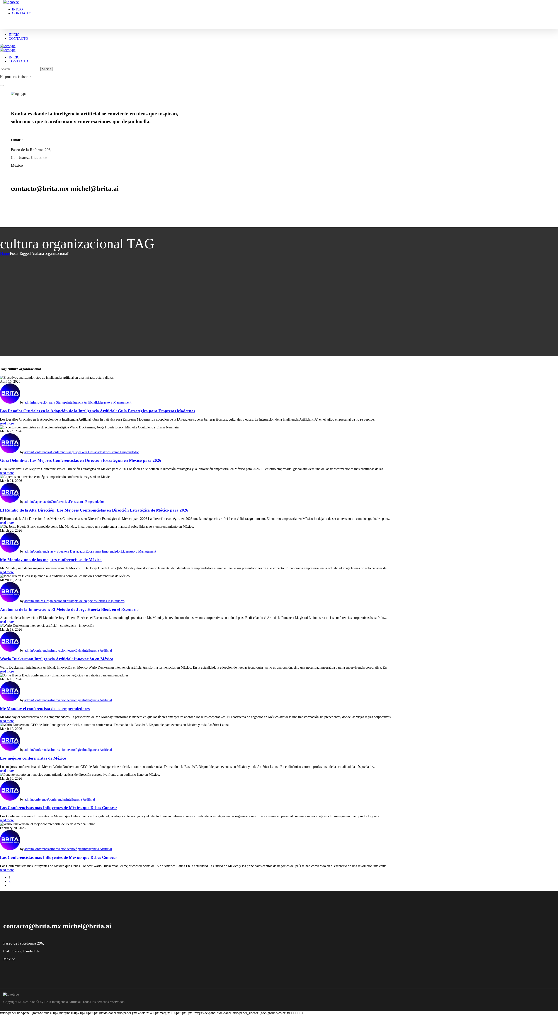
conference (40, 799)
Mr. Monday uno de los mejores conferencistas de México (51, 559)
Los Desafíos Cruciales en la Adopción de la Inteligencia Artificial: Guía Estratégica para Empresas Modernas (97, 411)
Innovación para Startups (50, 402)
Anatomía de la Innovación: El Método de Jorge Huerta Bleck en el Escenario (69, 609)
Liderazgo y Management (113, 402)
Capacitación (42, 501)
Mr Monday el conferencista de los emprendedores (45, 708)
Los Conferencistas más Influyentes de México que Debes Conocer (58, 807)
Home (5, 253)
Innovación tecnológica (67, 650)
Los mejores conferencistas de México (33, 758)
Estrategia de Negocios (81, 601)
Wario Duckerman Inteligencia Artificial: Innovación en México (56, 659)
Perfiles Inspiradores (110, 601)
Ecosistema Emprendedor (121, 452)
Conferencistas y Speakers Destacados (77, 452)
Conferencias (42, 452)
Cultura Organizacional (49, 601)
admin (28, 402)
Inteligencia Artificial (81, 402)
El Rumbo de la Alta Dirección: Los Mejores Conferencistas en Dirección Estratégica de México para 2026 (94, 510)
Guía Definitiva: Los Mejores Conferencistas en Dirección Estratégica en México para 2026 (80, 460)
